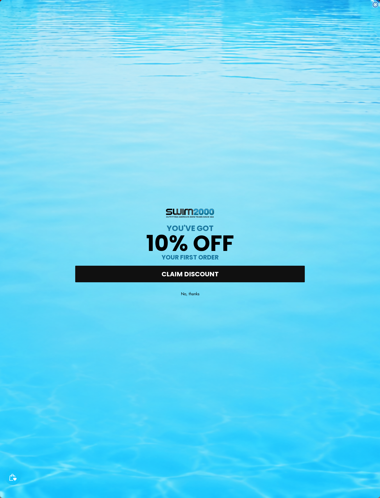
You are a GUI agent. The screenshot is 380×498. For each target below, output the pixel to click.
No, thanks (190, 294)
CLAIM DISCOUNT (190, 274)
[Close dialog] (375, 4)
